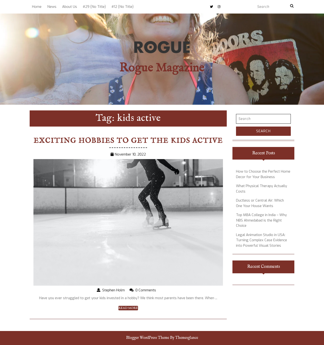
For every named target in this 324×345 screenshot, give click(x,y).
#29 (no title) (94, 6)
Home (37, 6)
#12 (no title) (122, 6)
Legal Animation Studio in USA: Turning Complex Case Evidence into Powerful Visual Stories (261, 240)
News (51, 6)
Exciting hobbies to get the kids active (128, 140)
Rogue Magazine (162, 68)
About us (69, 6)
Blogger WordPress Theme (147, 338)
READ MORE (128, 308)
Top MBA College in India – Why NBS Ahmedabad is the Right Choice (261, 220)
